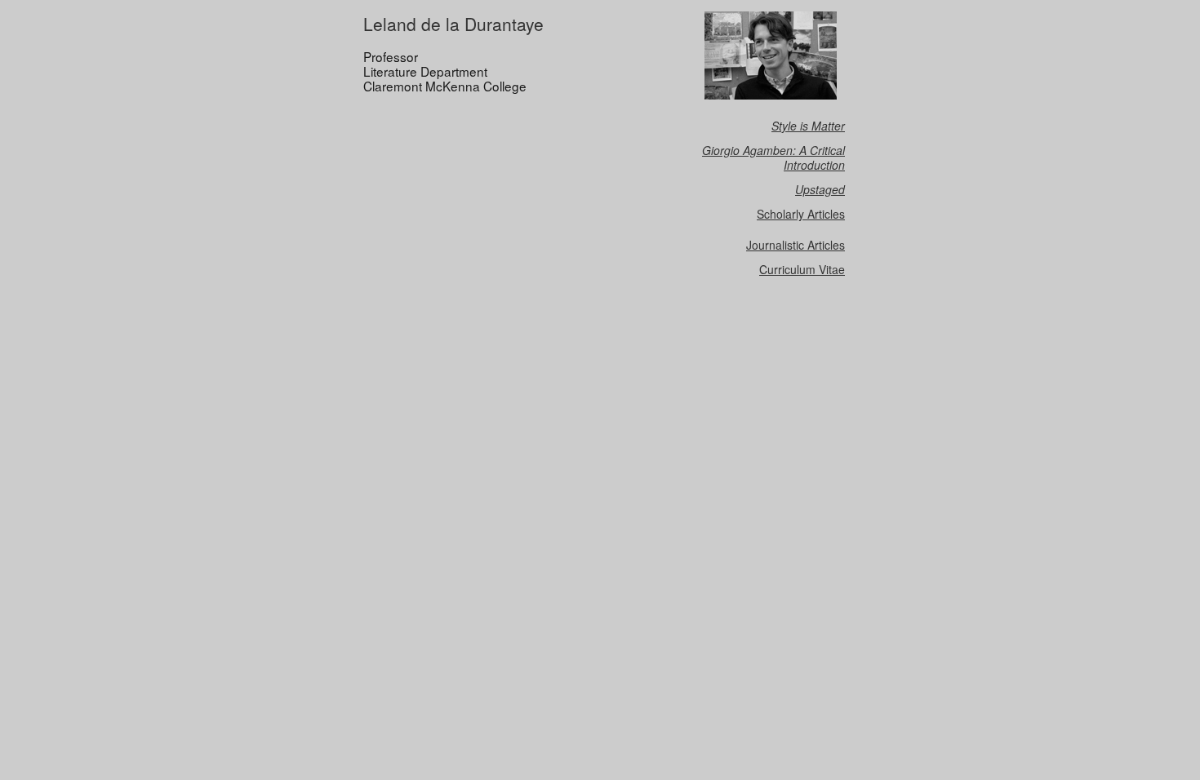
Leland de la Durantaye (453, 23)
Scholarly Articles (801, 214)
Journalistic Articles (795, 245)
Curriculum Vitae (802, 269)
